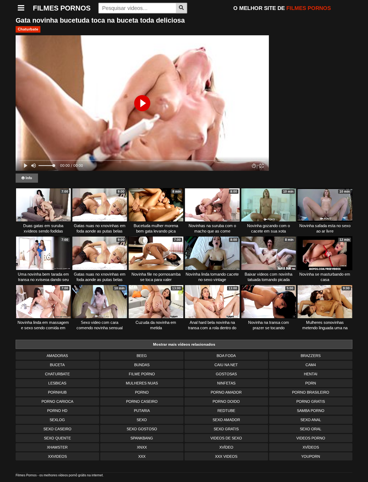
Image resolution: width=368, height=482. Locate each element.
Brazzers (311, 355)
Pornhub (57, 392)
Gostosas (226, 374)
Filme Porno (142, 374)
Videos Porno (310, 438)
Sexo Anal (310, 420)
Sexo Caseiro (57, 429)
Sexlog (57, 420)
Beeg (142, 355)
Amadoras (57, 355)
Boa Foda (226, 355)
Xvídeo (226, 447)
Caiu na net (226, 365)
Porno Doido (226, 401)
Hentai (310, 374)
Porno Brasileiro (310, 392)
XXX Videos (226, 456)
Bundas (142, 365)
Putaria (142, 410)
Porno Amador (226, 392)
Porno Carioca (57, 401)
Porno (142, 392)
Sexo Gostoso (142, 429)
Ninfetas (226, 383)
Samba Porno (310, 410)
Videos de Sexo (226, 438)
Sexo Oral (310, 429)
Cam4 (310, 365)
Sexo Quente (57, 438)
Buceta (57, 365)
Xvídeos (311, 447)
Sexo (142, 420)
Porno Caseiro (142, 401)
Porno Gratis (310, 401)
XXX (141, 456)
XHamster (57, 447)
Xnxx (142, 447)
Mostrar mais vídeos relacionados (184, 344)
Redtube (226, 410)
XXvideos (57, 456)
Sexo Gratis (226, 429)
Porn (310, 383)
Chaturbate (28, 29)
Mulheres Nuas (142, 383)
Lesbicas (57, 383)
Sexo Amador (226, 420)
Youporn (310, 456)
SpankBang (141, 438)
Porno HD (57, 410)
